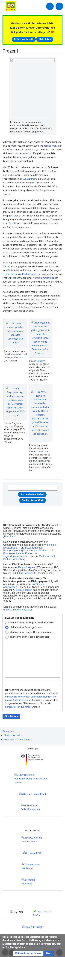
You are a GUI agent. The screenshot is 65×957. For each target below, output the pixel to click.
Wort (13, 145)
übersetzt (19, 357)
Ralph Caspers (26, 567)
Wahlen (6, 266)
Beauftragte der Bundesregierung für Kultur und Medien (25, 549)
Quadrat (41, 361)
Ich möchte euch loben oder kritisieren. (29, 636)
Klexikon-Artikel (12, 735)
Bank (48, 277)
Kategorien (8, 731)
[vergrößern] (53, 122)
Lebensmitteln (10, 274)
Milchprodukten (30, 274)
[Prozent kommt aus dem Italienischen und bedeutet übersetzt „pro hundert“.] (15, 333)
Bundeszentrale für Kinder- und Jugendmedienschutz (20, 555)
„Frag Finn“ (9, 536)
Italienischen (49, 145)
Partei (10, 270)
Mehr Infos (45, 39)
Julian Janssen (25, 573)
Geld (39, 277)
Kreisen (40, 451)
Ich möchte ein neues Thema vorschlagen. (31, 632)
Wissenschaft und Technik (18, 739)
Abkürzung (28, 178)
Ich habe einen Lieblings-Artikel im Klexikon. (31, 622)
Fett (14, 277)
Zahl (25, 157)
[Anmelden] (50, 6)
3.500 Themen (24, 590)
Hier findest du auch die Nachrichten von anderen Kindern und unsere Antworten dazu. (31, 696)
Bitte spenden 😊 (23, 39)
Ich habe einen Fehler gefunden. (25, 627)
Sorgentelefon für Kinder (18, 706)
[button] (28, 953)
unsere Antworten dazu (16, 609)
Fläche (42, 461)
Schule (12, 223)
